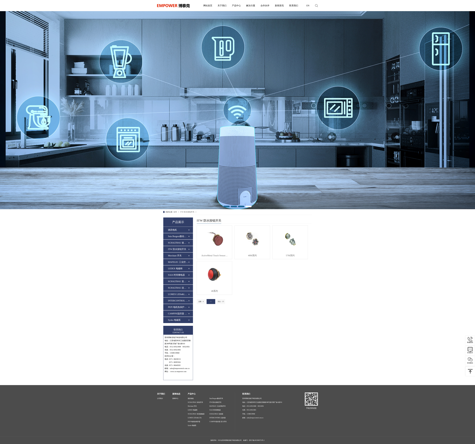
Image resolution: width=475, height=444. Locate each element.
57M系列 (290, 255)
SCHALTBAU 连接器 (178, 288)
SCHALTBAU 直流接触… (178, 281)
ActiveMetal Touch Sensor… (214, 255)
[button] (226, 206)
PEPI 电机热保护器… (178, 307)
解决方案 (250, 5)
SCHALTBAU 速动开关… (178, 242)
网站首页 (207, 5)
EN (307, 5)
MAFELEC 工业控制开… (178, 262)
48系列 (214, 291)
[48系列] (214, 274)
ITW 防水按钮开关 (187, 212)
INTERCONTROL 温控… (178, 300)
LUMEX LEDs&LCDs (178, 294)
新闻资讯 (279, 5)
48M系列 (252, 255)
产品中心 (236, 5)
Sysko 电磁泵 (174, 320)
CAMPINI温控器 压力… (178, 313)
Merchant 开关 (175, 255)
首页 (175, 212)
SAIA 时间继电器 (176, 275)
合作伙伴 (265, 5)
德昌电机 (172, 230)
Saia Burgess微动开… (178, 236)
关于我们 (222, 5)
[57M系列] (290, 239)
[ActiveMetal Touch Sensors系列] (214, 239)
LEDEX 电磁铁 (175, 268)
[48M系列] (252, 239)
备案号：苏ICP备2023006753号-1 (254, 440)
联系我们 (293, 5)
